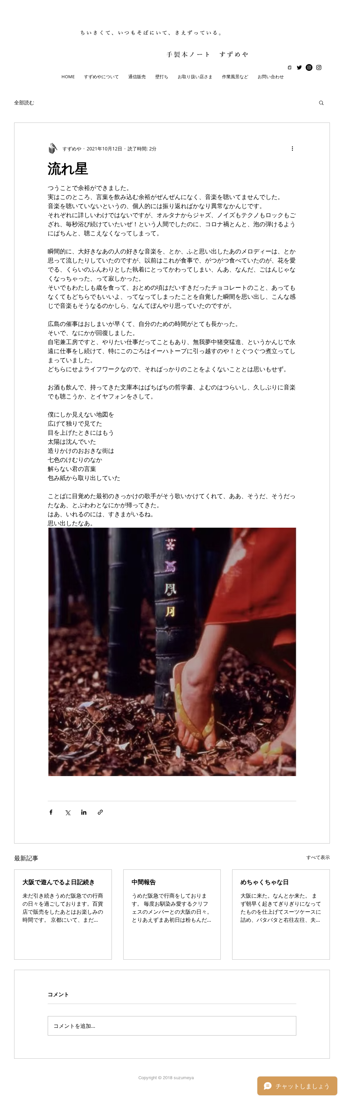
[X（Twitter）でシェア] (67, 812)
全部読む (24, 102)
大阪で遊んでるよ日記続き (59, 882)
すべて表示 (318, 857)
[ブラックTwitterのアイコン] (299, 67)
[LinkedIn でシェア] (84, 812)
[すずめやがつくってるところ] (309, 67)
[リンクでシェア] (100, 812)
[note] (289, 67)
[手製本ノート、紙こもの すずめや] (318, 67)
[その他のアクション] (292, 148)
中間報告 (144, 882)
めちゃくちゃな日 (265, 882)
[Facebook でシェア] (51, 812)
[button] (321, 102)
